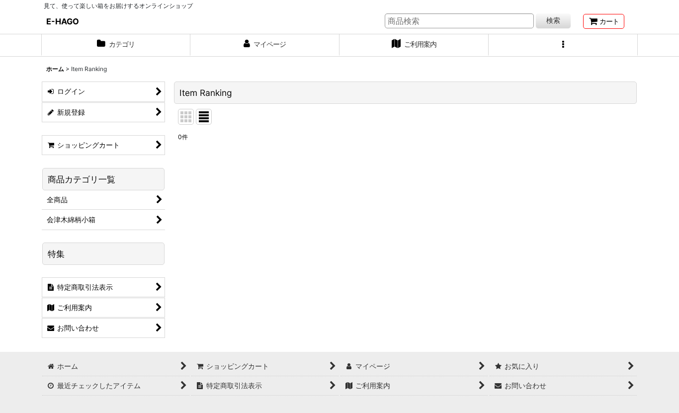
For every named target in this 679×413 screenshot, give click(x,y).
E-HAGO (62, 21)
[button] (563, 45)
